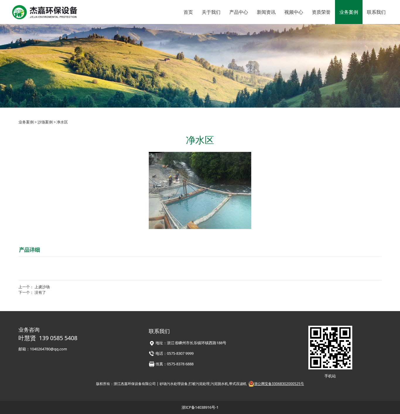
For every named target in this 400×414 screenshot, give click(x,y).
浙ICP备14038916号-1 (200, 407)
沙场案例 (45, 122)
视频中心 (293, 12)
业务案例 (348, 12)
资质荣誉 (321, 12)
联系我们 (376, 12)
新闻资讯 (266, 12)
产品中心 (238, 12)
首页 (188, 12)
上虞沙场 (42, 286)
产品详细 (29, 249)
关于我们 (211, 12)
